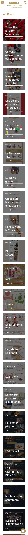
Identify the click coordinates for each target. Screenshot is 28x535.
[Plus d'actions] (22, 23)
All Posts (9, 14)
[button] (25, 3)
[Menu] (2, 2)
